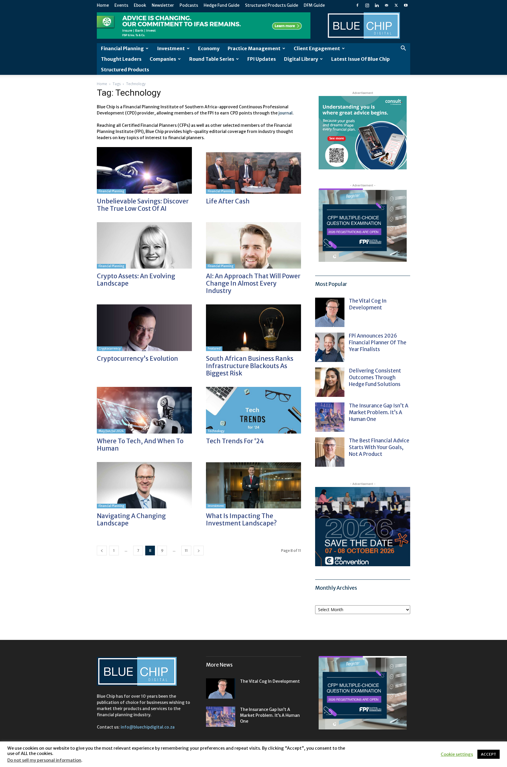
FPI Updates (261, 59)
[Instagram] (367, 5)
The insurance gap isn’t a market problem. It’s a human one (378, 412)
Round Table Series (211, 59)
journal (285, 113)
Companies (163, 59)
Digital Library (301, 59)
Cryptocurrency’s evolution (137, 359)
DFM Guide (314, 5)
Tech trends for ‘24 (235, 441)
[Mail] (386, 5)
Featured (214, 348)
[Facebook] (357, 5)
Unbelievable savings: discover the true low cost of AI (143, 205)
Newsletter (163, 5)
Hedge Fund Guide (221, 5)
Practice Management (254, 48)
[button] (403, 49)
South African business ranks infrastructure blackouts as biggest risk (249, 366)
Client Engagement (317, 48)
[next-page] (199, 550)
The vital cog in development (367, 304)
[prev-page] (102, 550)
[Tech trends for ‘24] (253, 410)
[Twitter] (396, 5)
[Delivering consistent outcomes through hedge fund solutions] (329, 382)
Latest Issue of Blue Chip (360, 59)
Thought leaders (121, 59)
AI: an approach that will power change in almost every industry (253, 283)
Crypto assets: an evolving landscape (136, 279)
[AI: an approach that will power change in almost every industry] (253, 245)
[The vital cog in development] (329, 312)
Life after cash (228, 201)
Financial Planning (122, 48)
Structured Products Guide (271, 5)
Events (121, 5)
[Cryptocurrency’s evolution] (144, 327)
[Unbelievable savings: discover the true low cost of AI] (144, 170)
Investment (171, 48)
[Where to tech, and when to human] (144, 410)
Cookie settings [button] (457, 754)
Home (103, 5)
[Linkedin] (376, 5)
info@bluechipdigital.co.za (148, 727)
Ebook (140, 5)
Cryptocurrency (110, 348)
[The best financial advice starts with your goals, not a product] (329, 452)
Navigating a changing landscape (131, 519)
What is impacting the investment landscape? (242, 519)
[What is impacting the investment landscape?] (253, 485)
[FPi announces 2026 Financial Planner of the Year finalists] (329, 347)
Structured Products (125, 70)
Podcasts (189, 5)
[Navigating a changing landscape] (144, 485)
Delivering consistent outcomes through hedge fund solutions (375, 377)
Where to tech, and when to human (140, 444)
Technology (216, 431)
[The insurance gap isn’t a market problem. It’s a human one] (329, 417)
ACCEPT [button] (488, 754)
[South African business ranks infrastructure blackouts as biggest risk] (253, 327)
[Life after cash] (253, 170)
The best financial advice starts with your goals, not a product (379, 447)
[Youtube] (405, 5)
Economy (208, 48)
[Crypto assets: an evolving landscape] (144, 245)
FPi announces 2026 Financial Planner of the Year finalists (377, 343)
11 (186, 550)
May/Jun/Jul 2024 (111, 431)
